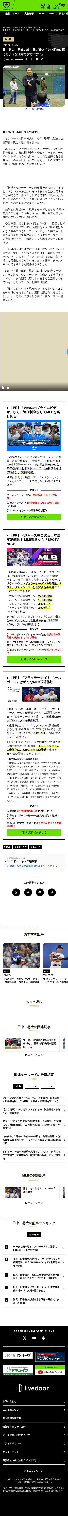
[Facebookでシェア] (32, 59)
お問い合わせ (10, 1401)
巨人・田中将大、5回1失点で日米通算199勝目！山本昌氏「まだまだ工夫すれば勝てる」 (36, 1276)
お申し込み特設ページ (34, 516)
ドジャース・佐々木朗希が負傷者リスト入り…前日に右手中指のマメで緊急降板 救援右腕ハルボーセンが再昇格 (31, 1155)
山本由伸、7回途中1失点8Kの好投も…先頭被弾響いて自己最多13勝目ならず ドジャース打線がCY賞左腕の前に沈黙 (32, 1140)
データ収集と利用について (16, 1435)
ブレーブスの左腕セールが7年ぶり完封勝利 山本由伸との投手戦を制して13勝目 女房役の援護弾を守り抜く (32, 1099)
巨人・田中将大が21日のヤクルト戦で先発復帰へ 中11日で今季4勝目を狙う (36, 1289)
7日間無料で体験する (34, 832)
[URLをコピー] (42, 59)
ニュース (36, 847)
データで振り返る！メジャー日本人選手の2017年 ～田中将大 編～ (35, 1248)
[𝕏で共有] (26, 59)
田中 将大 (21, 847)
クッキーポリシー (12, 1452)
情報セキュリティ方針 (14, 1426)
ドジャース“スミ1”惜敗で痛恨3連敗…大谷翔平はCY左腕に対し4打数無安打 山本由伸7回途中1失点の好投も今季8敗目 (32, 1124)
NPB (51, 13)
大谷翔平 (29, 13)
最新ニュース (12, 13)
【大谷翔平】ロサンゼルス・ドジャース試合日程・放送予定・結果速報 (31, 1111)
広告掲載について (12, 1409)
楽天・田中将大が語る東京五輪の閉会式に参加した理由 (36, 1301)
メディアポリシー (12, 1443)
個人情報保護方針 (12, 1418)
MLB (41, 13)
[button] (26, 1055)
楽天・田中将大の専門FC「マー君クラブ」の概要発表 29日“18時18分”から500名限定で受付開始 (36, 1262)
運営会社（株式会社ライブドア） (20, 1460)
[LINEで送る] (37, 59)
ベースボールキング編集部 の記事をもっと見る (30, 866)
